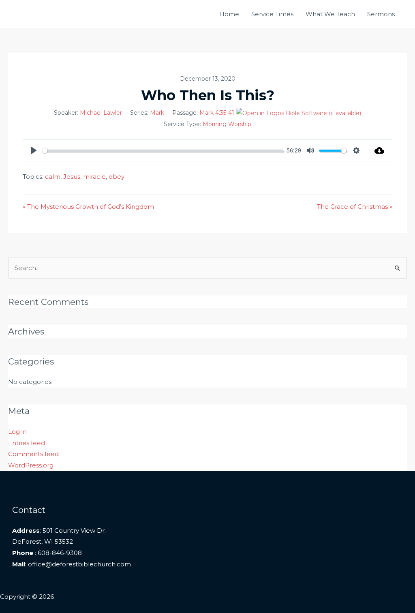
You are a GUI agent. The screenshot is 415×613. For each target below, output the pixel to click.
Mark (157, 112)
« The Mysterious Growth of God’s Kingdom (88, 206)
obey (116, 176)
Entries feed (26, 443)
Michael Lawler (101, 112)
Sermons (381, 14)
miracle (94, 176)
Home (229, 14)
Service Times (272, 14)
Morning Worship (227, 124)
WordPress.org (30, 465)
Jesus (71, 176)
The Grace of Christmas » (354, 206)
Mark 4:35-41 (216, 112)
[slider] (162, 150)
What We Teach (330, 14)
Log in (17, 431)
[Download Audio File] (380, 150)
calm (52, 176)
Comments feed (33, 454)
